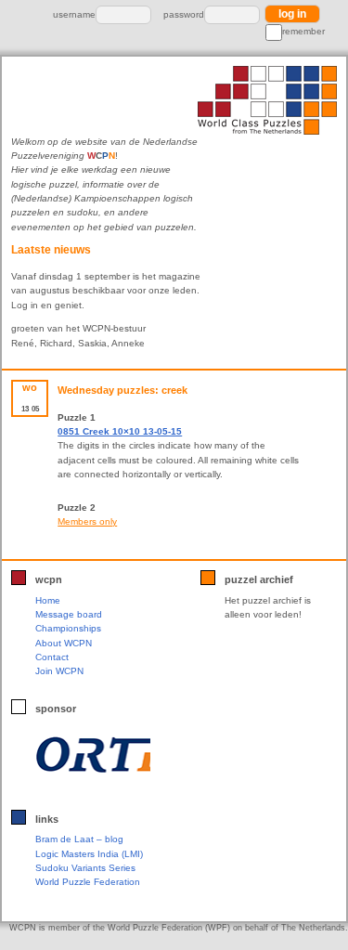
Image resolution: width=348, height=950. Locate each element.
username (74, 14)
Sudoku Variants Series (85, 868)
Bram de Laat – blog (79, 839)
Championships (68, 628)
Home (47, 600)
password (183, 14)
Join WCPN (59, 671)
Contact (52, 657)
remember (303, 31)
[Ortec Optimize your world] (92, 754)
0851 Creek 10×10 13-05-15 (120, 431)
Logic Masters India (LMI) (89, 854)
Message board (68, 614)
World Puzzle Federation (87, 882)
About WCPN (63, 643)
